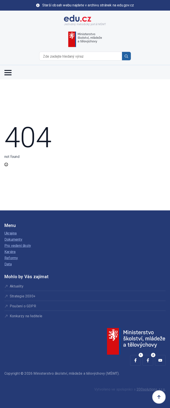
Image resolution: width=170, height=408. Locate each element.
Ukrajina (10, 233)
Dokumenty (13, 239)
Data (8, 264)
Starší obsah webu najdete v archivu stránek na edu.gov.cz (88, 5)
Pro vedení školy (17, 246)
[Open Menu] (8, 72)
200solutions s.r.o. (151, 389)
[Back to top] (159, 397)
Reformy (11, 258)
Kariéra (9, 252)
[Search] (126, 56)
